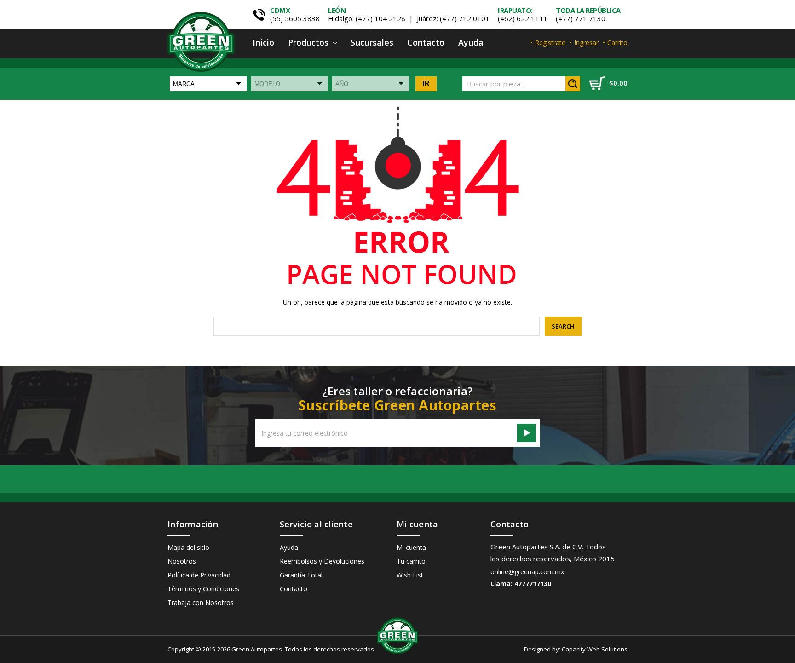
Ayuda (471, 42)
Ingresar (586, 42)
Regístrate (550, 42)
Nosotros (181, 561)
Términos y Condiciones (203, 588)
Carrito (617, 42)
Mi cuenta (411, 547)
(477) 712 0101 (465, 18)
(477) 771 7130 (580, 18)
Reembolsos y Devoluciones (322, 561)
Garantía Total (301, 575)
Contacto (425, 42)
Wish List (410, 575)
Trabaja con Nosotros (200, 602)
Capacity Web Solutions (595, 649)
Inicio (263, 42)
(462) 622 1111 (522, 18)
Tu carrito (411, 561)
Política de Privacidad (198, 575)
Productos (309, 42)
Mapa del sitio (188, 547)
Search (572, 83)
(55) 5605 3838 (295, 18)
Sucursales (372, 42)
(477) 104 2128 (380, 18)
